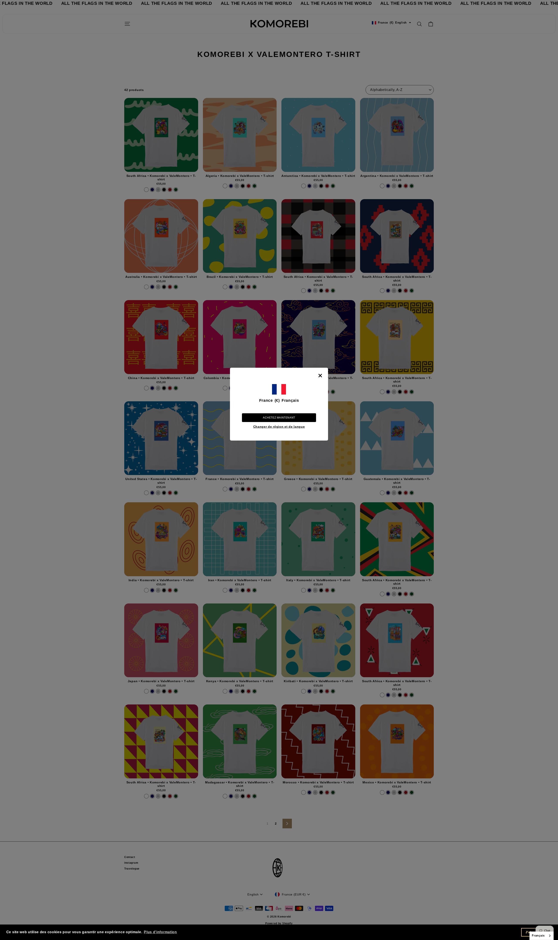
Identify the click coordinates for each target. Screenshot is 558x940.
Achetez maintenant (279, 417)
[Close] (320, 375)
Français (538, 935)
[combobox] (541, 935)
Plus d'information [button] (160, 932)
